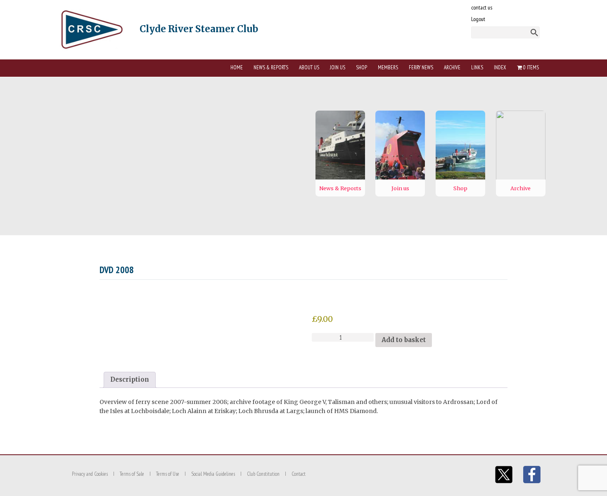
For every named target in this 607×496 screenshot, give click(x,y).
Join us (337, 67)
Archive (452, 67)
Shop (361, 67)
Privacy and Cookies (90, 473)
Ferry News (421, 67)
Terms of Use (167, 473)
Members (388, 67)
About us (309, 67)
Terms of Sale (132, 473)
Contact (299, 473)
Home (236, 67)
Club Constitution (263, 473)
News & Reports (271, 67)
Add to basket (404, 340)
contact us (481, 7)
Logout (478, 19)
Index (500, 67)
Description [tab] (129, 379)
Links (477, 67)
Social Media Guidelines (213, 473)
